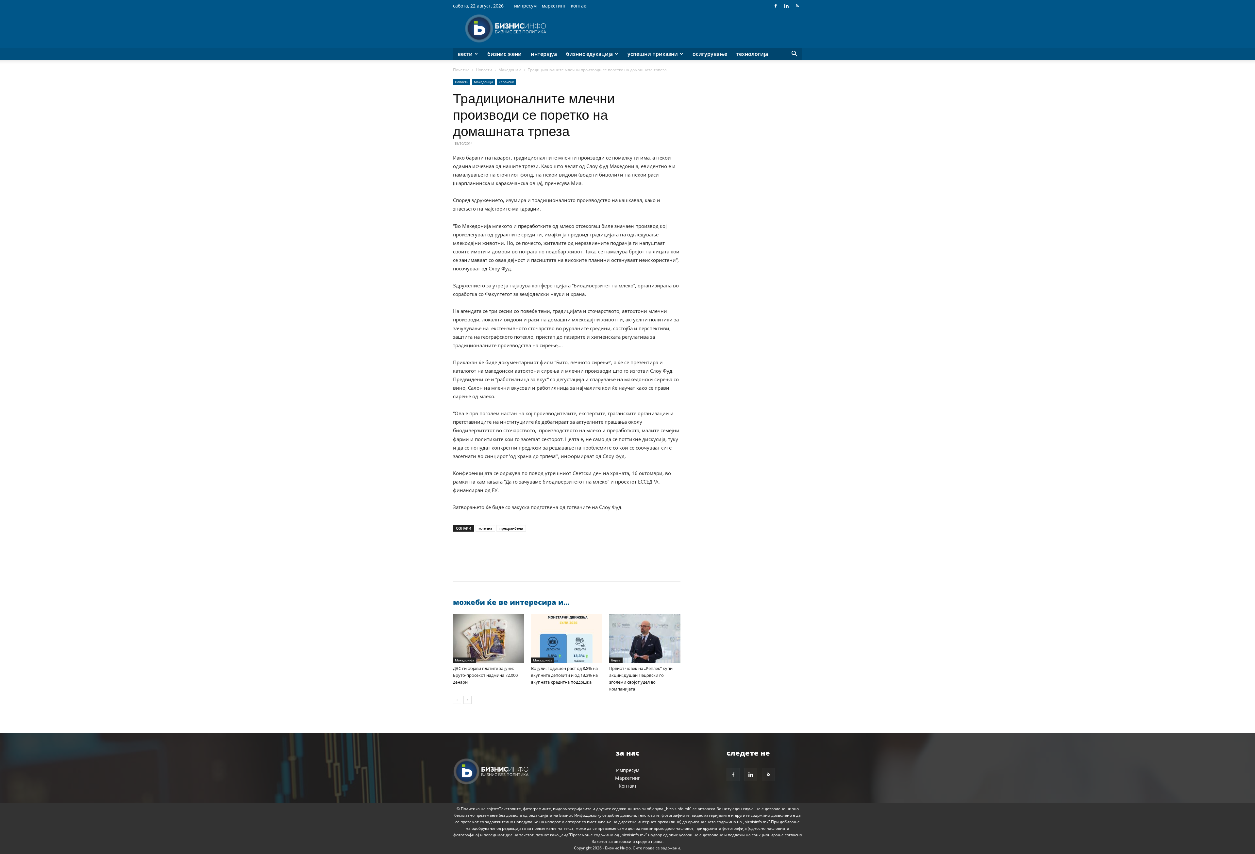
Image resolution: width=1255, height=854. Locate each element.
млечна (485, 528)
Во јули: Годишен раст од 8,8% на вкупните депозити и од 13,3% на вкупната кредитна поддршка (564, 675)
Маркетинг (554, 6)
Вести (465, 54)
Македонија (510, 70)
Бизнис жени (504, 54)
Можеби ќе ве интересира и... (511, 602)
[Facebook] (775, 6)
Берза (616, 660)
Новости (484, 70)
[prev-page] (457, 700)
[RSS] (797, 6)
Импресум (525, 6)
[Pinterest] (489, 567)
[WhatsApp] (504, 567)
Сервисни (506, 81)
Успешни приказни (653, 54)
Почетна (461, 70)
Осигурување (710, 54)
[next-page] (467, 700)
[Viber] (534, 567)
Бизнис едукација (589, 54)
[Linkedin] (786, 6)
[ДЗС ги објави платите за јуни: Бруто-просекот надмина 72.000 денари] (488, 638)
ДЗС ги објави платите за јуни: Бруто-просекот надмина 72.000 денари (485, 675)
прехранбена (511, 528)
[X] (474, 567)
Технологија (752, 54)
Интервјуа (544, 54)
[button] (794, 54)
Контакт (579, 6)
